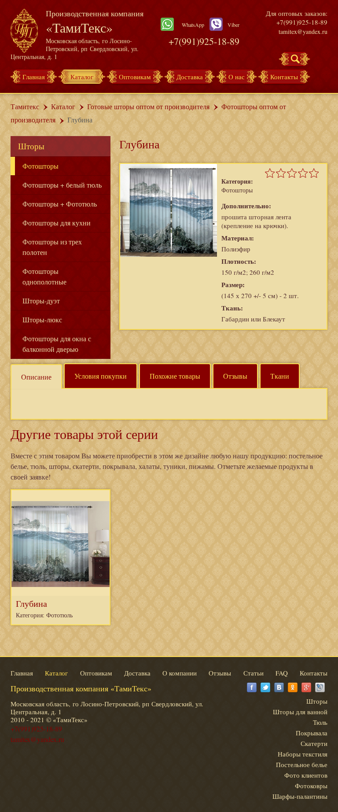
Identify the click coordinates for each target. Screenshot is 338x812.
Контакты (284, 76)
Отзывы (235, 375)
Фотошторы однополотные (44, 276)
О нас (236, 76)
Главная (33, 76)
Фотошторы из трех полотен (52, 247)
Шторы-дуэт (41, 300)
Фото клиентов (305, 775)
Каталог (81, 76)
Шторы (31, 145)
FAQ (282, 672)
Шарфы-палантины (299, 796)
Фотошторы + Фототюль (59, 203)
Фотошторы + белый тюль (62, 184)
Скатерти (314, 743)
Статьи (253, 672)
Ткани (279, 375)
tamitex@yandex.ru (303, 31)
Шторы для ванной (300, 711)
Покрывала (311, 732)
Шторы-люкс (42, 319)
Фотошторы (40, 165)
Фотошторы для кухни (56, 222)
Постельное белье (301, 764)
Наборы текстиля (302, 753)
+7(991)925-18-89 (204, 41)
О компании (179, 672)
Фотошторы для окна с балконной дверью (56, 344)
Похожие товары (175, 375)
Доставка (189, 76)
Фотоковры (311, 785)
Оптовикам (135, 76)
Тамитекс (25, 106)
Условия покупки (100, 375)
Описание (36, 376)
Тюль (320, 722)
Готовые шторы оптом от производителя (148, 106)
